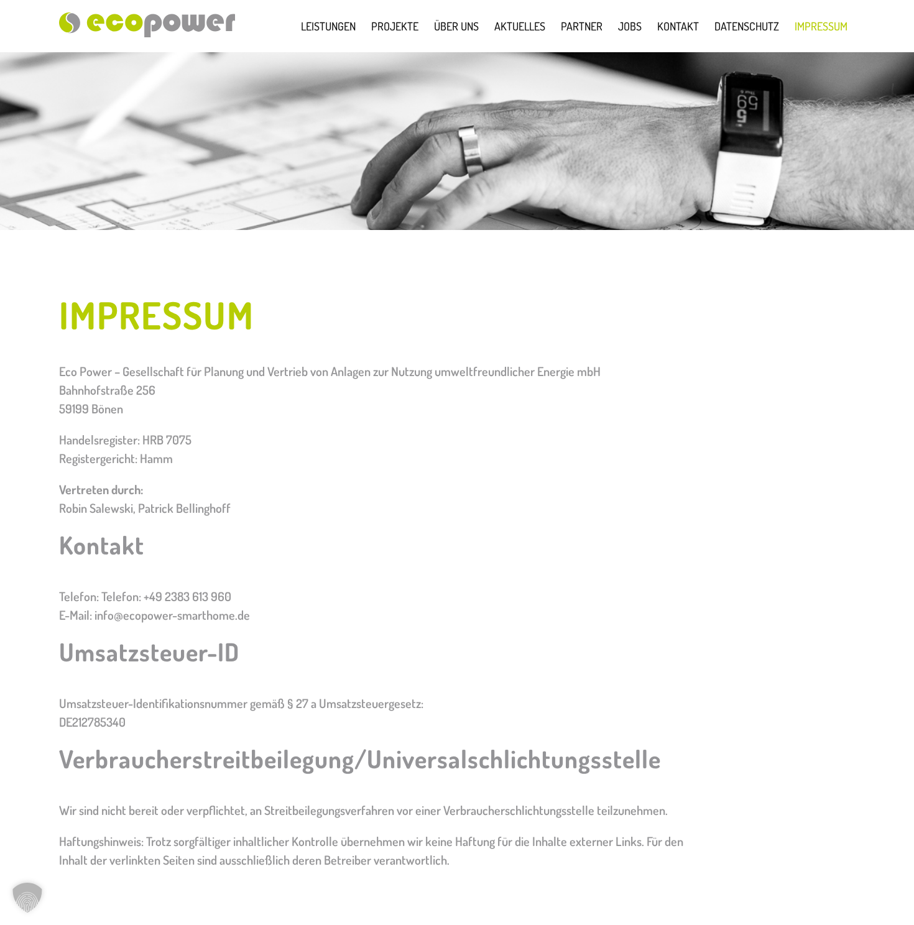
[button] (27, 897)
